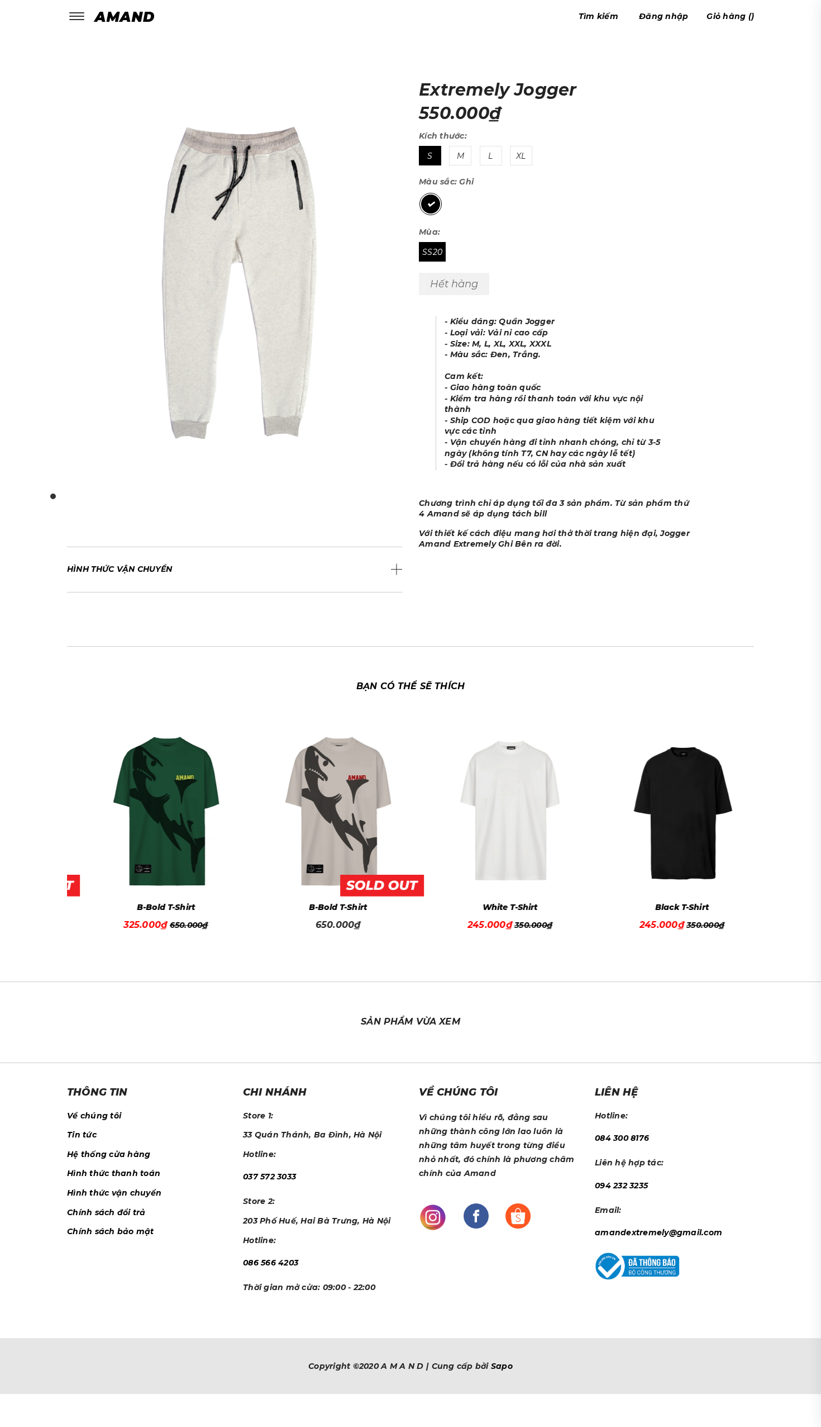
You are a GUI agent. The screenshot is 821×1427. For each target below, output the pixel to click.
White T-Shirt (497, 907)
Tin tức (82, 1135)
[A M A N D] (127, 16)
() (730, 16)
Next (757, 822)
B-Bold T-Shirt (153, 907)
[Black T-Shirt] (669, 811)
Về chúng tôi (94, 1116)
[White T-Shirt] (497, 811)
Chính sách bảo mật (110, 1231)
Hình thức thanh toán (113, 1173)
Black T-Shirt (669, 907)
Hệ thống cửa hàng (108, 1154)
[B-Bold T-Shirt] (153, 811)
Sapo (502, 1366)
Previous (64, 822)
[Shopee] (518, 1215)
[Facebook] (476, 1215)
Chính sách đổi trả (106, 1212)
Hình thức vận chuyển (114, 1193)
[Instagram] (433, 1216)
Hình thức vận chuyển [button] (120, 569)
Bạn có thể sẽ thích (410, 686)
